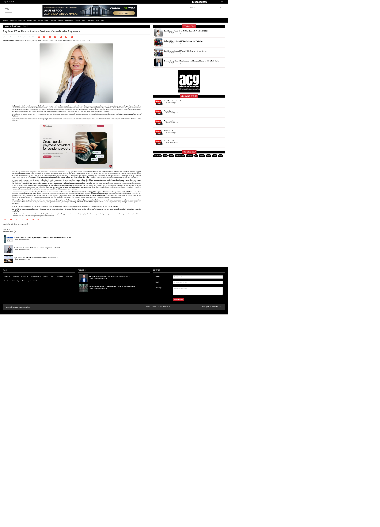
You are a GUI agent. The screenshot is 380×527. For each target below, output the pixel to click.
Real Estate (13, 20)
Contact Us (166, 307)
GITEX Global (168, 131)
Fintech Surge (168, 111)
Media (97, 20)
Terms (154, 307)
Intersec (202, 155)
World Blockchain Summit (172, 101)
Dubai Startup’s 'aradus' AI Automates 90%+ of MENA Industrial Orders (112, 286)
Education (77, 20)
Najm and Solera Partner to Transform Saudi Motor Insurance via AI (36, 258)
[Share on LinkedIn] (49, 36)
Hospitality (53, 20)
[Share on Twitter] (66, 36)
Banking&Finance (31, 20)
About (160, 307)
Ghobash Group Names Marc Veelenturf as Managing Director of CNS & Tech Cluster (191, 61)
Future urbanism (169, 121)
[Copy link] (38, 36)
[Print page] (55, 36)
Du (196, 155)
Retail (83, 20)
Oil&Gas (40, 20)
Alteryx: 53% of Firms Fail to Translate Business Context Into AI (109, 277)
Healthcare (60, 20)
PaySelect (32, 37)
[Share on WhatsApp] (71, 36)
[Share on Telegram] (60, 36)
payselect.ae (45, 108)
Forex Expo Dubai (169, 141)
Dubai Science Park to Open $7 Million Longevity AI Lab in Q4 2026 (186, 31)
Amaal (171, 155)
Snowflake (190, 155)
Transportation (69, 20)
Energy (46, 20)
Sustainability (90, 20)
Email (157, 282)
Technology (5, 20)
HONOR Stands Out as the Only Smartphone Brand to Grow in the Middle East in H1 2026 (42, 237)
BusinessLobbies (24, 307)
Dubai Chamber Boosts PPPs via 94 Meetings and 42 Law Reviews (185, 51)
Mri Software (157, 155)
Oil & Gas (45, 276)
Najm (220, 155)
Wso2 (165, 155)
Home (6, 26)
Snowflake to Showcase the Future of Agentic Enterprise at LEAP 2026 (37, 248)
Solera (214, 155)
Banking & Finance (36, 276)
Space (102, 20)
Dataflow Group (180, 155)
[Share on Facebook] (44, 36)
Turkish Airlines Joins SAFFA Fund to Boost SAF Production (183, 41)
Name (157, 276)
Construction (21, 20)
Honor (208, 155)
